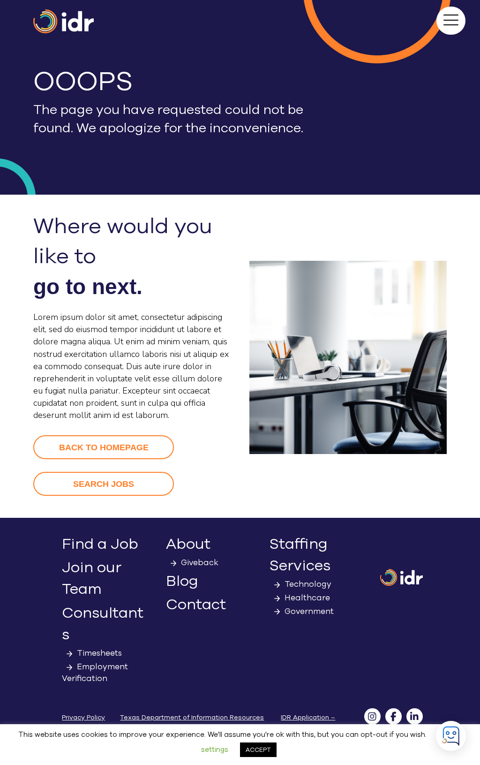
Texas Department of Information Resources (192, 717)
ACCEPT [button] (258, 749)
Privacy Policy (83, 717)
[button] (450, 21)
